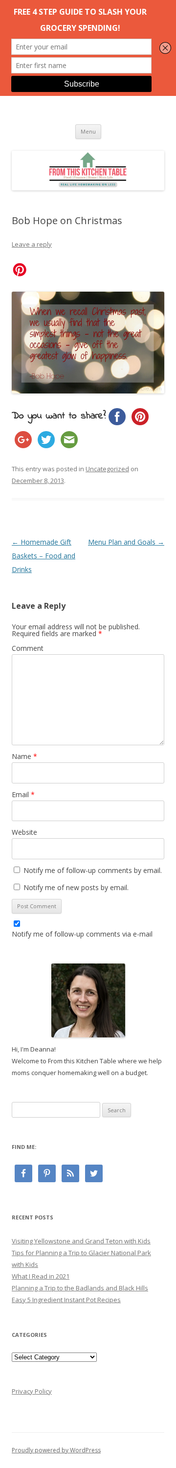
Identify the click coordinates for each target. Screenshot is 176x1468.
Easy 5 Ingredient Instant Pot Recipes (66, 1299)
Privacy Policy (32, 1391)
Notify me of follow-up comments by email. (92, 870)
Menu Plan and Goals (126, 542)
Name (24, 756)
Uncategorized (107, 468)
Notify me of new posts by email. (76, 887)
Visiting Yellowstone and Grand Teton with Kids (81, 1241)
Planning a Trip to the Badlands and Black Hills (80, 1288)
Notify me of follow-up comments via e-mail (82, 934)
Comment (28, 648)
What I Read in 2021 (40, 1276)
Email (23, 794)
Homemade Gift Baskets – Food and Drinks (43, 555)
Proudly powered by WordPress (56, 1450)
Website (24, 832)
